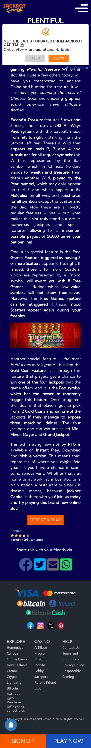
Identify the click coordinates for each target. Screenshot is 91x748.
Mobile (39, 664)
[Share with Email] (53, 568)
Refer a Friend (45, 682)
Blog (37, 688)
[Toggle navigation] (81, 8)
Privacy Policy (73, 665)
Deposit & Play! (45, 519)
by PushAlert (79, 67)
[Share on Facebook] (26, 568)
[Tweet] (40, 568)
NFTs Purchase (14, 700)
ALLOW (58, 58)
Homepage (15, 647)
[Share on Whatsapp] (66, 568)
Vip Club (40, 659)
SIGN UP (23, 741)
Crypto (12, 676)
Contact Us (70, 647)
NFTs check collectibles (16, 708)
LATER (35, 58)
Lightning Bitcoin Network (14, 688)
